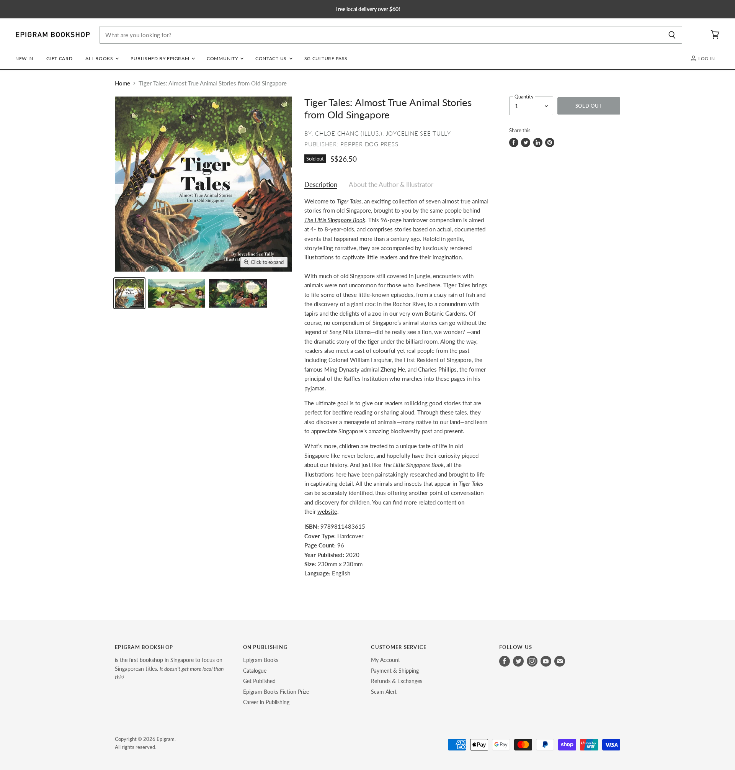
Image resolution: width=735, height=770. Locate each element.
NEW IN (24, 58)
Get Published (259, 681)
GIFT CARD (59, 58)
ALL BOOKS (99, 58)
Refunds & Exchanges (396, 681)
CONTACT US (271, 58)
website (327, 511)
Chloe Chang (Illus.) (348, 133)
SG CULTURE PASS (326, 58)
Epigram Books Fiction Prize (276, 691)
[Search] (672, 35)
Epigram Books (260, 660)
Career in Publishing (266, 702)
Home (122, 83)
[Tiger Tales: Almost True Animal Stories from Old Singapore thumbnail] (129, 293)
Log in (706, 58)
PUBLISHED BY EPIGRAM (161, 58)
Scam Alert (384, 691)
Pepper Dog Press (369, 144)
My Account (385, 660)
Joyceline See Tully (418, 133)
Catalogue (254, 670)
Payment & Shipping (395, 670)
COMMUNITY (223, 58)
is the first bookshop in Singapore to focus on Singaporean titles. (169, 668)
